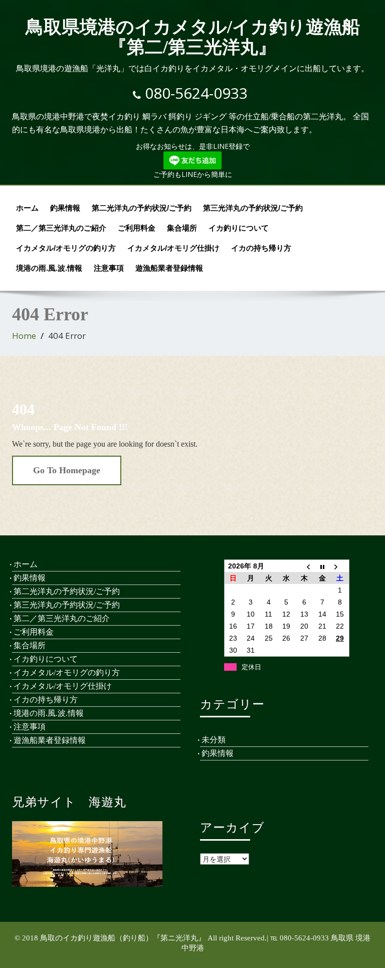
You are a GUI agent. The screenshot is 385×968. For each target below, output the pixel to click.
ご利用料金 (136, 228)
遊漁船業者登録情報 (169, 268)
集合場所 (182, 228)
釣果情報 (65, 208)
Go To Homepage (66, 470)
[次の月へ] (340, 566)
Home (24, 335)
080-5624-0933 (196, 93)
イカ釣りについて (239, 228)
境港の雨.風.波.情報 (49, 268)
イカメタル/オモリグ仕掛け (173, 248)
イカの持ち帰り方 (261, 248)
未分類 (214, 739)
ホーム (27, 208)
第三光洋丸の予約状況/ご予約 (253, 208)
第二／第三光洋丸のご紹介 (61, 228)
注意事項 (109, 268)
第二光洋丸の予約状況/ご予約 (141, 208)
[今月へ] (322, 566)
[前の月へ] (304, 566)
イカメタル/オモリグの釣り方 (66, 248)
